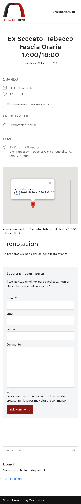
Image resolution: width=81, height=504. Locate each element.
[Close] (50, 183)
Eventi (17, 194)
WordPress (36, 500)
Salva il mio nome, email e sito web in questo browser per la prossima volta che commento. (36, 398)
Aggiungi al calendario (28, 104)
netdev (29, 63)
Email (11, 313)
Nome (12, 298)
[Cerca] (74, 450)
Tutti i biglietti (12, 478)
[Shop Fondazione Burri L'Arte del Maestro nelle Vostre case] (14, 12)
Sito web (12, 329)
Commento (15, 344)
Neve (6, 500)
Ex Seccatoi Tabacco (23, 147)
